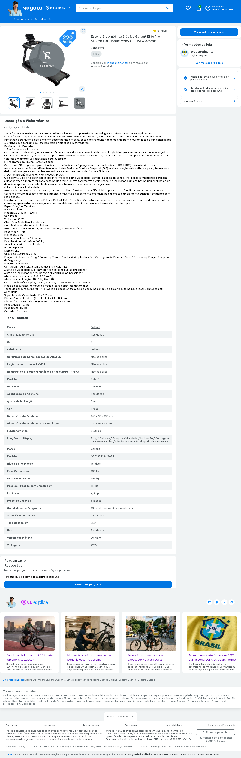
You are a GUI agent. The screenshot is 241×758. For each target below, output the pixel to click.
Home (9, 754)
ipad (122, 701)
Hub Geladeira (97, 695)
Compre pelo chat (218, 732)
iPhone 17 (23, 695)
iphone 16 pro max (172, 695)
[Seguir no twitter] (209, 602)
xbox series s (143, 698)
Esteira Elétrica (127, 680)
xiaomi (156, 698)
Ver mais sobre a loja (209, 63)
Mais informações (118, 716)
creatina (7, 698)
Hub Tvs (111, 695)
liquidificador (111, 701)
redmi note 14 (52, 701)
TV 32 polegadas (26, 704)
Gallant (95, 327)
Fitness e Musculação (47, 754)
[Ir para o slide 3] (46, 92)
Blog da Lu (11, 725)
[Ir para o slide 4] (50, 92)
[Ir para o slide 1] (40, 92)
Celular (202, 698)
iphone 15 (124, 695)
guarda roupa (134, 701)
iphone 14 (136, 695)
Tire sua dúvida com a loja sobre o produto (31, 576)
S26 (46, 695)
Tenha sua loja (91, 725)
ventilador (168, 698)
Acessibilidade (174, 725)
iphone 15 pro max (88, 698)
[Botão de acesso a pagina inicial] (25, 8)
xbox (215, 695)
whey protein (22, 698)
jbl (40, 701)
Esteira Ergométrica (78, 680)
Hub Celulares (79, 695)
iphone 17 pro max (66, 698)
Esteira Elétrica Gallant (104, 680)
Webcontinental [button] (117, 63)
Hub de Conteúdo (60, 695)
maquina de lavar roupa (88, 701)
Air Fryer (155, 695)
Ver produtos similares (209, 32)
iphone (224, 695)
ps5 (146, 695)
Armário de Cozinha (198, 701)
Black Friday (9, 695)
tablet (6, 701)
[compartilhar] (82, 89)
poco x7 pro (203, 695)
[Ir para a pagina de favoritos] (188, 8)
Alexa (215, 701)
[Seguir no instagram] (224, 602)
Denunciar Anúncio (192, 101)
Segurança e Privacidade (221, 725)
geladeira (190, 695)
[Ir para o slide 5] (53, 92)
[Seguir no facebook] (217, 602)
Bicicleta (17, 701)
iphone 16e (128, 698)
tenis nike (67, 701)
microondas (38, 698)
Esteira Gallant (146, 680)
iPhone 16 (36, 695)
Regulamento (132, 725)
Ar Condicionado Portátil (222, 698)
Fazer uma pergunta (88, 584)
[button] (167, 8)
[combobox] (124, 8)
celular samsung (110, 698)
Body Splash (30, 701)
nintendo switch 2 (186, 698)
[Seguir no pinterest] (232, 602)
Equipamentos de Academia (77, 754)
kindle (50, 698)
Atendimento (43, 19)
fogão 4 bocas (177, 701)
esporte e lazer (23, 754)
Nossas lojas (50, 725)
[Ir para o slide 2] (43, 92)
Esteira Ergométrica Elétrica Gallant (44, 680)
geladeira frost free (156, 701)
